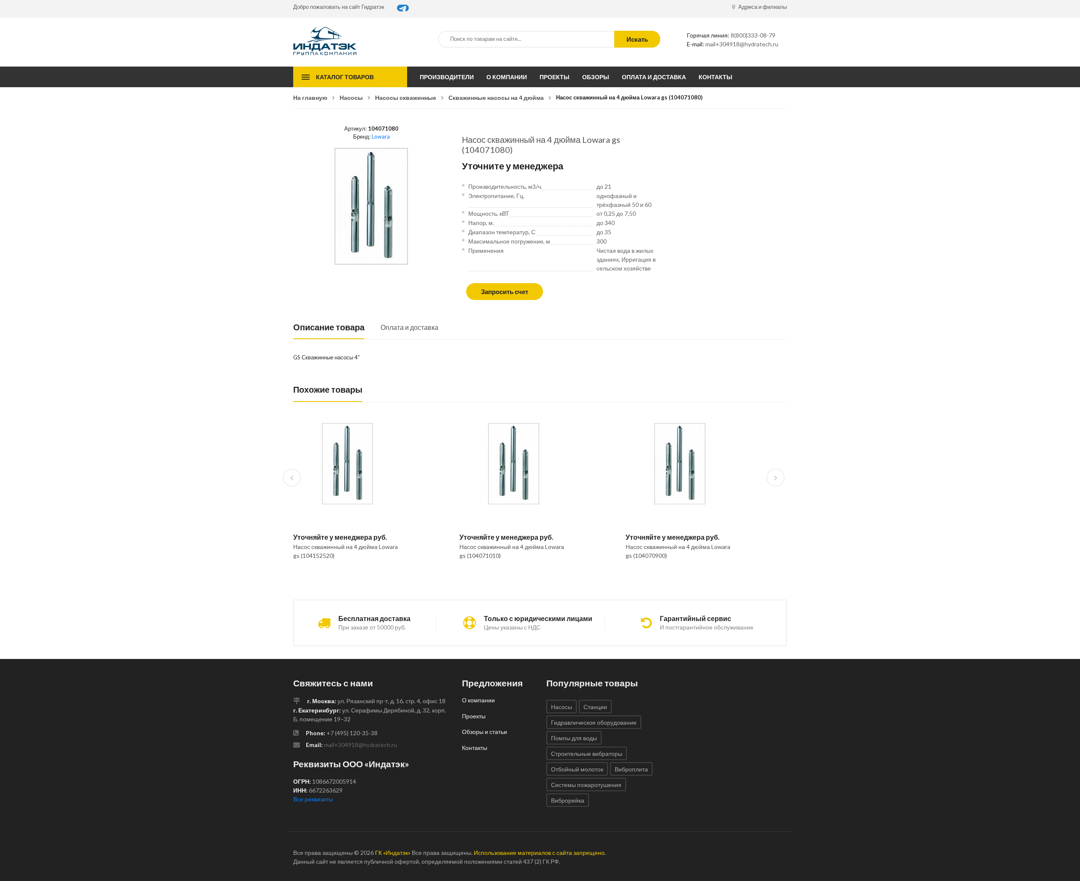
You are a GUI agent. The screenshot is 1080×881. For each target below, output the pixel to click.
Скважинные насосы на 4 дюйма (496, 97)
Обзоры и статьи (484, 731)
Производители (447, 76)
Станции (595, 706)
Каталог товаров (345, 76)
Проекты (555, 76)
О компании (506, 76)
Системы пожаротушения (586, 784)
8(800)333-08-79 (753, 35)
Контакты (715, 76)
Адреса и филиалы (762, 6)
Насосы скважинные (405, 97)
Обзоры (595, 76)
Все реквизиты (313, 799)
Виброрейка (567, 800)
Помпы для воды (574, 738)
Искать (637, 39)
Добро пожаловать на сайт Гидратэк (338, 6)
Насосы (351, 97)
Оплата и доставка (654, 76)
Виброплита (631, 769)
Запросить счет (504, 291)
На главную (310, 97)
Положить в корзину (344, 577)
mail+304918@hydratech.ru (741, 44)
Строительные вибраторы (586, 753)
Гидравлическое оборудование (594, 722)
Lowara (381, 136)
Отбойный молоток (577, 769)
